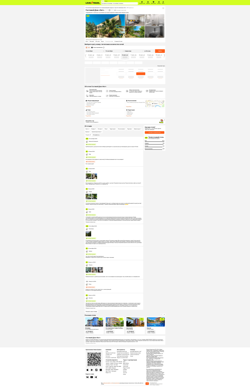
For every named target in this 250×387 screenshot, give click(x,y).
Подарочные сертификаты (123, 353)
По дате (87, 134)
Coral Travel (125, 364)
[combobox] (149, 51)
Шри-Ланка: (108, 371)
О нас (107, 351)
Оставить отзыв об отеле (155, 132)
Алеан (124, 374)
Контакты (108, 356)
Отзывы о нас (109, 354)
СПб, (117, 361)
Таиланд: (108, 364)
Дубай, (110, 368)
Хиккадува (113, 371)
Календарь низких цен (122, 351)
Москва (120, 361)
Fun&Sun (125, 369)
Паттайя (116, 364)
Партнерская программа (122, 356)
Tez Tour (125, 372)
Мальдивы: (108, 369)
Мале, (112, 369)
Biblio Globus (126, 363)
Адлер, (114, 361)
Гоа (110, 372)
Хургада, (111, 366)
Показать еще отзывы (91, 311)
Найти (160, 51)
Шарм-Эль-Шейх (117, 366)
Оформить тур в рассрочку (123, 354)
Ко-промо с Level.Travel (111, 357)
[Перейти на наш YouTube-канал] (91, 377)
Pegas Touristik (126, 368)
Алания (120, 363)
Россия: (107, 361)
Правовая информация (151, 382)
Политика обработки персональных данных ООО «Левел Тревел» (154, 384)
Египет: (107, 366)
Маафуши (116, 369)
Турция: (107, 363)
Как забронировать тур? (135, 351)
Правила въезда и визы (135, 353)
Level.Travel (125, 366)
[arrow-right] (161, 314)
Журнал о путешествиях (122, 357)
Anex (124, 361)
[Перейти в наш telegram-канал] (96, 377)
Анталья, (116, 363)
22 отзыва (88, 126)
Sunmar (124, 371)
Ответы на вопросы (134, 354)
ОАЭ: (107, 368)
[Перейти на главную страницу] (93, 2)
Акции (131, 356)
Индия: (107, 372)
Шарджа (114, 368)
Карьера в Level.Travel (110, 353)
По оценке (95, 134)
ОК (147, 383)
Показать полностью (90, 222)
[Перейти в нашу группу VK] (87, 377)
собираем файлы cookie (108, 383)
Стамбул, (112, 363)
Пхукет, (112, 364)
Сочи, (111, 361)
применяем (116, 383)
